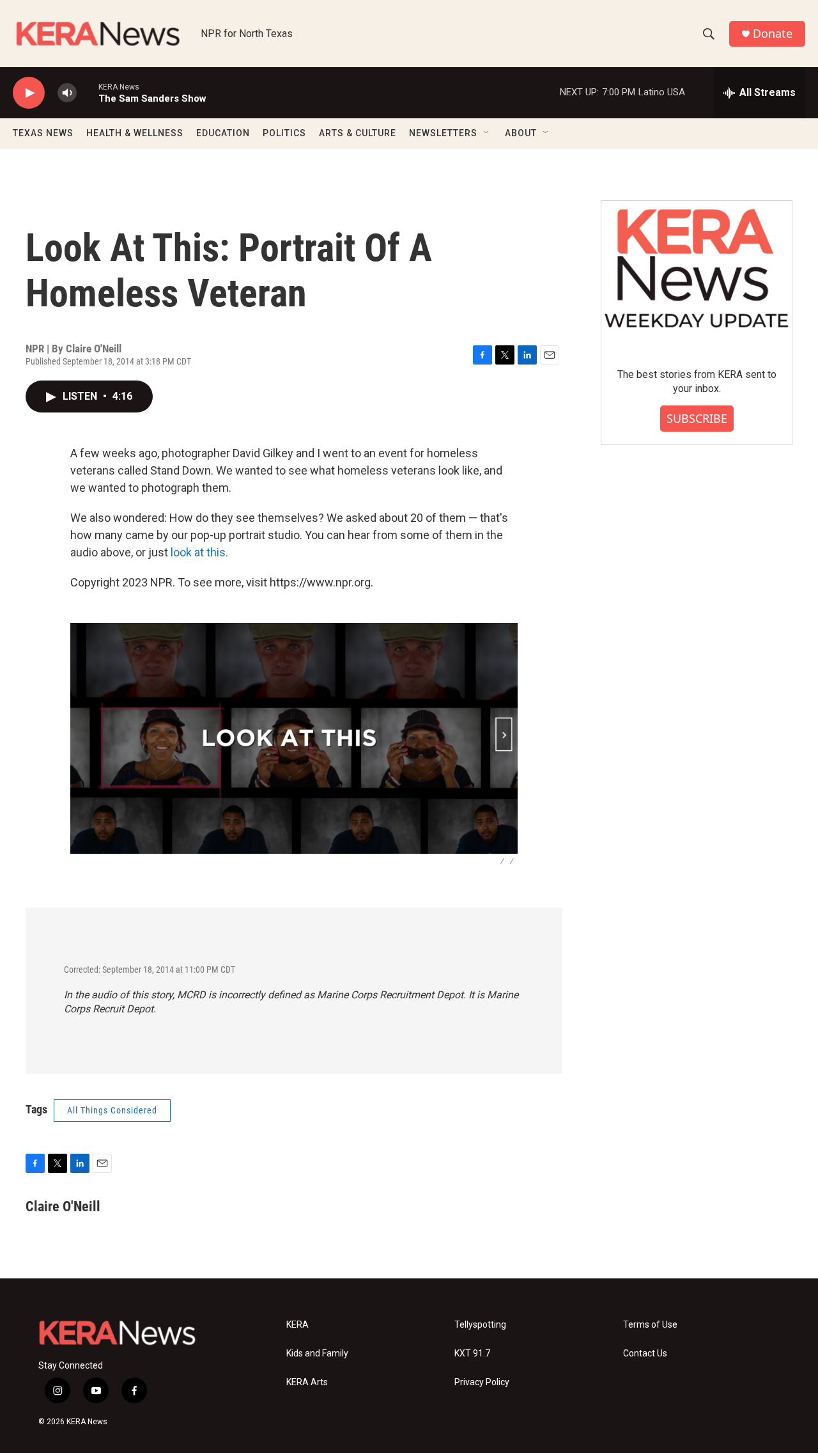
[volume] (67, 93)
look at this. (199, 552)
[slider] (87, 92)
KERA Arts (307, 1382)
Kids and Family (317, 1353)
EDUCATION (223, 133)
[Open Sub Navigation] (487, 133)
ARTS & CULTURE (357, 133)
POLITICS (284, 133)
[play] (29, 93)
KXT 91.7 (472, 1353)
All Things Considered (112, 1110)
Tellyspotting (480, 1325)
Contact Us (645, 1353)
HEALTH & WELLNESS (134, 133)
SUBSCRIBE (697, 418)
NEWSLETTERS (443, 133)
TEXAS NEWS (43, 133)
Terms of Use (650, 1325)
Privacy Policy (481, 1382)
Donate (772, 33)
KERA (297, 1325)
